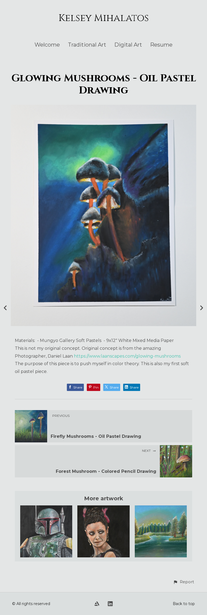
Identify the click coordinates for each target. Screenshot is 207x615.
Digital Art (128, 44)
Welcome (47, 44)
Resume (161, 44)
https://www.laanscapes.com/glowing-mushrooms (127, 356)
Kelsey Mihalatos (103, 18)
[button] (183, 582)
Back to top (184, 603)
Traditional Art (87, 44)
